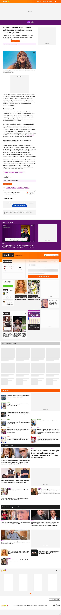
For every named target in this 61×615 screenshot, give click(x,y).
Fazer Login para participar (19, 205)
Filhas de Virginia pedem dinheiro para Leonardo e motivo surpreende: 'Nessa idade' (15, 522)
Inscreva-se (7, 286)
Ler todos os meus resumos (43, 276)
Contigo (13, 187)
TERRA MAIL (39, 1)
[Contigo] (6, 177)
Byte (8, 410)
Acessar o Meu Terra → (19, 255)
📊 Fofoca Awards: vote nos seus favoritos (13, 172)
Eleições (38, 436)
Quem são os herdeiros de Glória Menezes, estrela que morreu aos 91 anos (15, 542)
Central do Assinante (47, 1)
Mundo (8, 427)
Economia (8, 394)
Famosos (8, 187)
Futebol (8, 402)
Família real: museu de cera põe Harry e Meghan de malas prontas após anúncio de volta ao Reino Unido (45, 454)
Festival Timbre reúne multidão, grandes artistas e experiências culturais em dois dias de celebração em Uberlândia (49, 552)
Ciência (38, 427)
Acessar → (11, 290)
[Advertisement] (40, 500)
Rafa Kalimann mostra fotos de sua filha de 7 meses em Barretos (18, 490)
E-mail (55, 1)
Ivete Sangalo (30, 135)
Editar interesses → (54, 260)
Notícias (8, 436)
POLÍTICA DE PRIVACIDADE (41, 605)
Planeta (8, 419)
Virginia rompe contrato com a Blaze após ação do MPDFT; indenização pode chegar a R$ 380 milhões (18, 552)
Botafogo (39, 419)
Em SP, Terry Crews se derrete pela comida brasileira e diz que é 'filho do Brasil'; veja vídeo (14, 499)
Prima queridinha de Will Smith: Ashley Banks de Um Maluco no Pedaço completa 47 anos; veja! (15, 481)
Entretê (26, 187)
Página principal (6, 2)
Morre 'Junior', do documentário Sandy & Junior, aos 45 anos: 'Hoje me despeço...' (18, 560)
